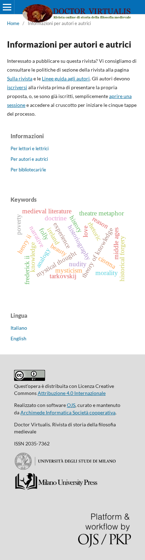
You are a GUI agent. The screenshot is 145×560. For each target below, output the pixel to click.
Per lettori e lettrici (30, 148)
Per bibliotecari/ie (28, 169)
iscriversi (17, 87)
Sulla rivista (19, 78)
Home (13, 23)
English (18, 338)
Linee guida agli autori (66, 78)
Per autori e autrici (29, 159)
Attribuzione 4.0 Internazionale (72, 393)
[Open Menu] (7, 7)
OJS (71, 405)
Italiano (19, 328)
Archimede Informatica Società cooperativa (67, 412)
